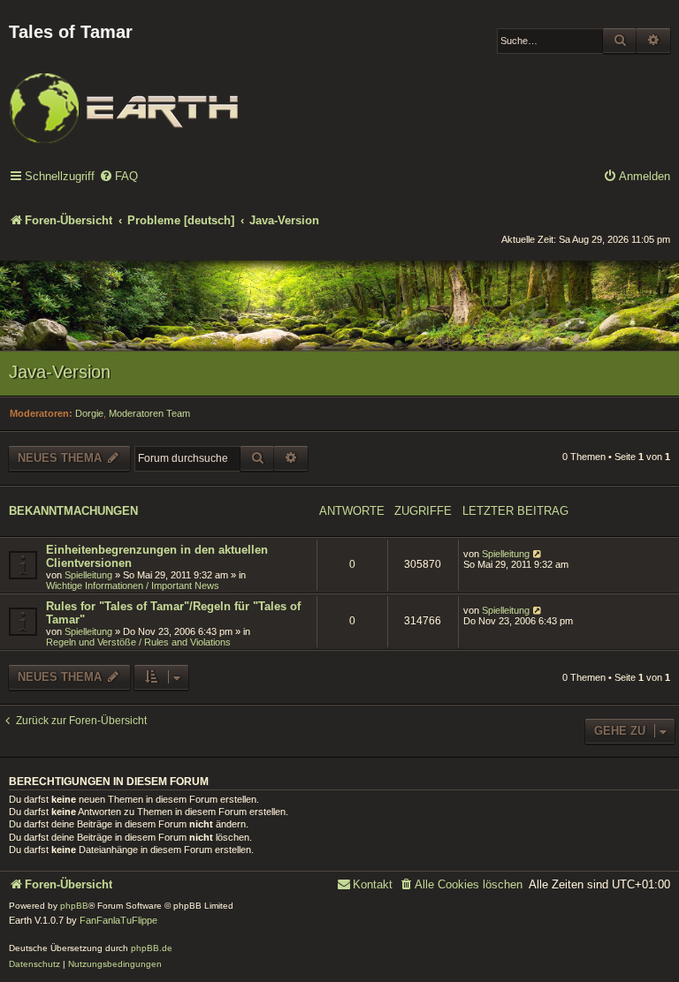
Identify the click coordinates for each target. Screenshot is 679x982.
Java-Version (60, 371)
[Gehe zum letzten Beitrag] (538, 553)
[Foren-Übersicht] (124, 96)
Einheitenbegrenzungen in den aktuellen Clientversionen (157, 556)
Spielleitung (88, 575)
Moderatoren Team (149, 413)
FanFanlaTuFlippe (118, 920)
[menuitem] (118, 177)
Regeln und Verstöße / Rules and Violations (138, 642)
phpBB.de (151, 948)
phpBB (74, 905)
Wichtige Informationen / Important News (132, 585)
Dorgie (89, 413)
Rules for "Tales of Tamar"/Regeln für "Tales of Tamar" (173, 613)
